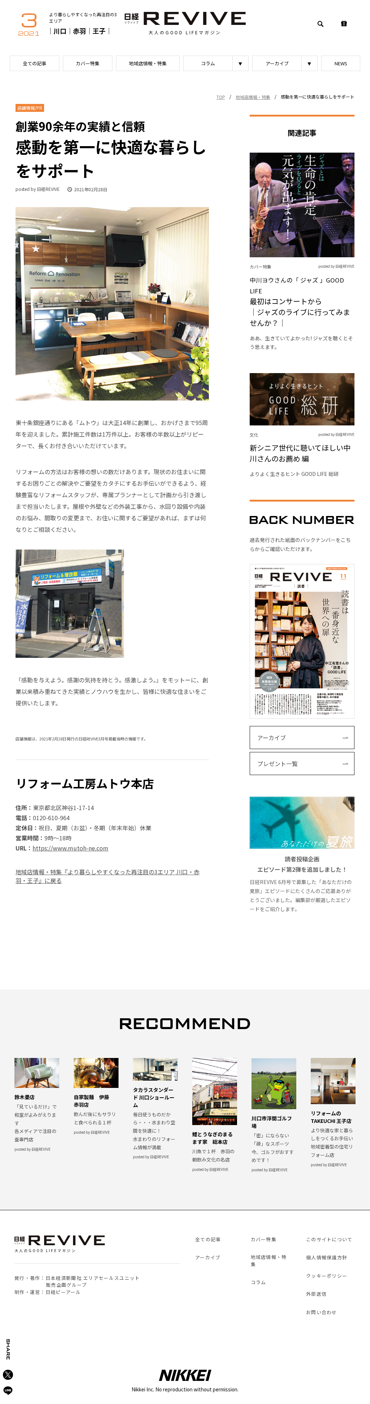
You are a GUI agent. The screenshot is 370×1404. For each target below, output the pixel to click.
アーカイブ (277, 63)
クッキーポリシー (326, 1275)
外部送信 (316, 1293)
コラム (208, 63)
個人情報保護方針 (326, 1257)
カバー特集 (87, 63)
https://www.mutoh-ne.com (70, 848)
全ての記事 (34, 63)
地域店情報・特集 (148, 63)
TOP (220, 97)
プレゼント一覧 (277, 763)
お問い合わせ (321, 1312)
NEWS (341, 63)
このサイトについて (329, 1239)
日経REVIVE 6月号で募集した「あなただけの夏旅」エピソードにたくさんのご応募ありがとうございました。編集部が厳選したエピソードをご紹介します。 (301, 883)
